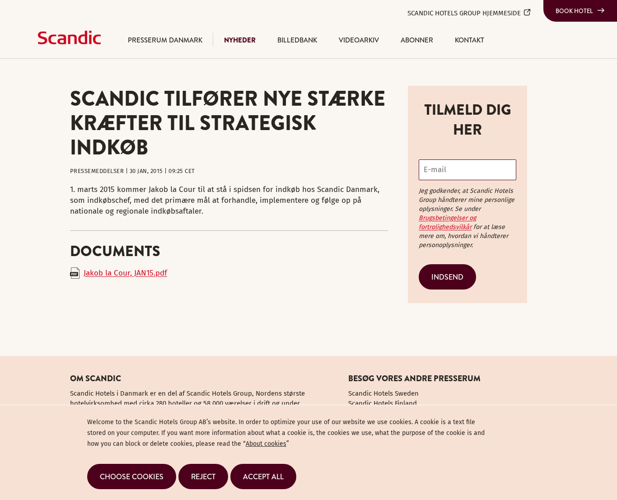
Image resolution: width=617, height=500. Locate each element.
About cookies (266, 444)
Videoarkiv (359, 40)
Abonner (417, 40)
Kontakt (469, 40)
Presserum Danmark (165, 40)
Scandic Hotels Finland (382, 403)
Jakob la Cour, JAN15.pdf (125, 273)
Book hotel (574, 11)
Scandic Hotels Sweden (383, 393)
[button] (131, 476)
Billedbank (297, 40)
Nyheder (240, 40)
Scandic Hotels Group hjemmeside (464, 13)
